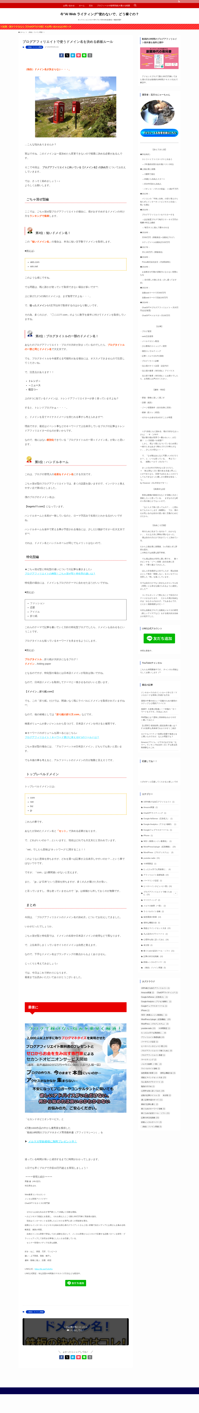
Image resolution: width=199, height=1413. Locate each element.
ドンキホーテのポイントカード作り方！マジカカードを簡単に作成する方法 (159, 701)
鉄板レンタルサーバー (154, 974)
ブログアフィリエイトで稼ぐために (157, 905)
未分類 (147, 957)
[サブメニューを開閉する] (175, 905)
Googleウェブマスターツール (157, 842)
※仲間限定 (149, 876)
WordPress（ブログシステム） (158, 864)
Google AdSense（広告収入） (157, 831)
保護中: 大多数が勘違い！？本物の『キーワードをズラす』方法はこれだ (158, 717)
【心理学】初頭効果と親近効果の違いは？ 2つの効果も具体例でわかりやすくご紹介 (159, 734)
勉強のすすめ (147, 1099)
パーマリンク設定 (152, 893)
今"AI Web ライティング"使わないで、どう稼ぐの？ (99, 14)
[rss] (179, 1)
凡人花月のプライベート (155, 946)
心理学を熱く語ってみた (156, 952)
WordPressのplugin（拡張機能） (159, 859)
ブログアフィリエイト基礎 (153, 1067)
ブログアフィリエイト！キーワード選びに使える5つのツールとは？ (62, 737)
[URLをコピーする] (90, 55)
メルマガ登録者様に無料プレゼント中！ (52, 1141)
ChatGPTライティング (154, 825)
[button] (61, 55)
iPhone (148, 848)
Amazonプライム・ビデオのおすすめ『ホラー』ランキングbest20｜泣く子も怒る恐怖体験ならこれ (159, 752)
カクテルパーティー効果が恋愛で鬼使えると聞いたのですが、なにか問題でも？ (159, 742)
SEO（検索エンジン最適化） (157, 853)
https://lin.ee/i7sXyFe (44, 1269)
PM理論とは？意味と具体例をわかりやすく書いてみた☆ (158, 726)
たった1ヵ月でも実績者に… (157, 881)
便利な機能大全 (151, 935)
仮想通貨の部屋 (152, 929)
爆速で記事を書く (149, 1116)
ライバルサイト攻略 (153, 923)
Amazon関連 (150, 819)
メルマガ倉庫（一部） (154, 918)
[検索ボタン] (135, 5)
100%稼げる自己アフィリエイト (158, 814)
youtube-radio (151, 870)
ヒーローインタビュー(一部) (157, 898)
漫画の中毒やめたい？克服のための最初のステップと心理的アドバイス (159, 709)
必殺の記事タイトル (150, 1107)
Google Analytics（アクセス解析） (159, 836)
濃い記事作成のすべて (151, 1112)
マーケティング (151, 912)
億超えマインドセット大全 (156, 940)
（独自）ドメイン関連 (34, 47)
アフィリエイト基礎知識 (156, 887)
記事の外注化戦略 (153, 968)
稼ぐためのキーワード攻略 (153, 1121)
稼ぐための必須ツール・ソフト (158, 963)
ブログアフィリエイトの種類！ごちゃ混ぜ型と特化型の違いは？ (60, 573)
